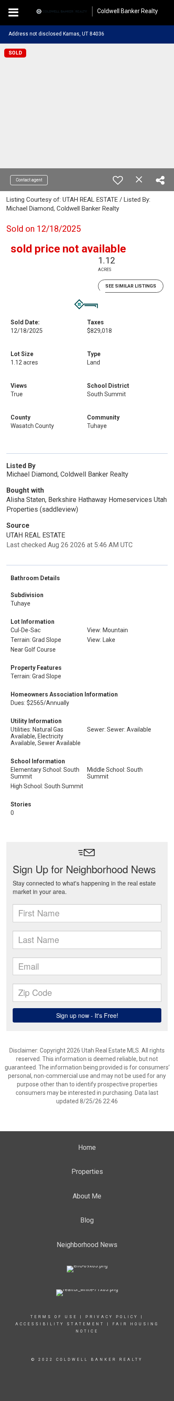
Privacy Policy (111, 1317)
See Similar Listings (130, 286)
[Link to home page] (61, 11)
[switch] (117, 180)
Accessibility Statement (59, 1324)
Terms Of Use (53, 1317)
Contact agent (29, 180)
